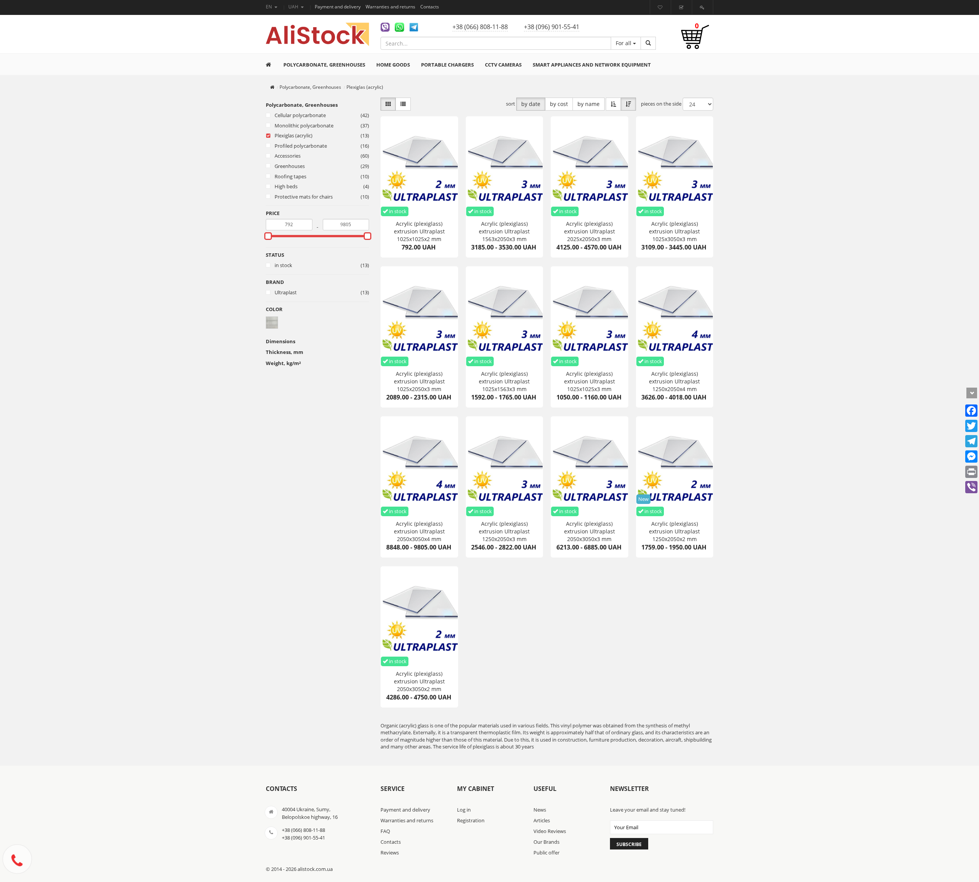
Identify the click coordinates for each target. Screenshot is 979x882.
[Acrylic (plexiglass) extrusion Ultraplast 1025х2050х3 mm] (419, 316)
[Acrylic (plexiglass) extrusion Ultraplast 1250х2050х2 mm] (674, 466)
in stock (283, 265)
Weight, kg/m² (283, 363)
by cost (559, 104)
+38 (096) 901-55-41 (551, 27)
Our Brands (546, 841)
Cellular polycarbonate (300, 115)
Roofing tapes (290, 176)
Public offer (546, 852)
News (539, 809)
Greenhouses (290, 166)
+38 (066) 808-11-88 (480, 27)
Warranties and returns (391, 6)
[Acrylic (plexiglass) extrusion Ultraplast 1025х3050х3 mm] (674, 166)
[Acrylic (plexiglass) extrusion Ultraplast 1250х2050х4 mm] (674, 316)
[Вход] (703, 7)
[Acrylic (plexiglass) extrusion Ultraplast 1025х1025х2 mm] (419, 166)
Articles (541, 820)
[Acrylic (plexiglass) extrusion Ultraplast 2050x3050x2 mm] (419, 616)
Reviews (390, 852)
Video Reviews (549, 831)
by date (530, 104)
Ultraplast (286, 292)
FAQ (385, 831)
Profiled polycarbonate (301, 145)
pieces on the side (661, 103)
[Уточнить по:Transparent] (272, 321)
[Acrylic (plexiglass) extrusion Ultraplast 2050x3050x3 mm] (589, 466)
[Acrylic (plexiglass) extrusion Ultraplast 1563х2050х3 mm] (504, 166)
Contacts (429, 6)
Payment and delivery (338, 6)
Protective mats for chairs (304, 196)
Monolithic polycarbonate (304, 125)
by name (588, 104)
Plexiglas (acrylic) (293, 135)
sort (510, 103)
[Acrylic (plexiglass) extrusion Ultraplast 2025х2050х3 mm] (589, 166)
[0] (695, 40)
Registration (471, 820)
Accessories (288, 155)
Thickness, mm (284, 352)
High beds (286, 186)
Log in (464, 809)
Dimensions (280, 341)
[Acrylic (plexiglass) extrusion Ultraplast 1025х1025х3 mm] (589, 316)
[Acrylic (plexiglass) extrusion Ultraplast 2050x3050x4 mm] (419, 466)
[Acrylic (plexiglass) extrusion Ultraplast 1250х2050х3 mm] (504, 466)
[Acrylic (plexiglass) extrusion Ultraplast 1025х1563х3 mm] (504, 316)
